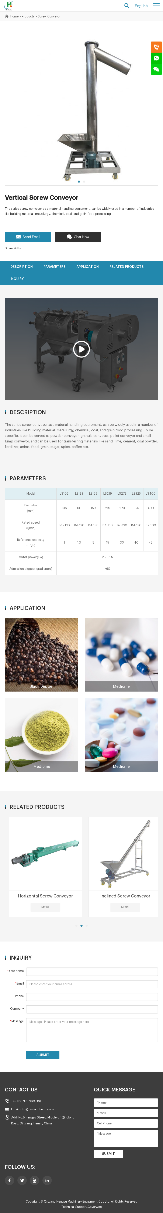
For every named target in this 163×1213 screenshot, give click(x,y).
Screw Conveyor (49, 16)
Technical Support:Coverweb (81, 1207)
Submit (108, 1154)
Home (14, 16)
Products (28, 16)
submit (43, 1055)
